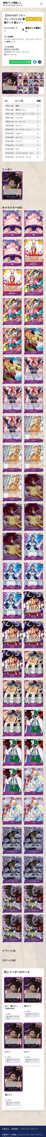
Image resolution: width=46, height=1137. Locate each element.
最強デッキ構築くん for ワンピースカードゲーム (23, 1134)
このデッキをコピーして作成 (20, 62)
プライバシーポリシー (29, 1129)
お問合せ (5, 1129)
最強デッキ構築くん (12, 3)
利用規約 (14, 1129)
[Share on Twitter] (35, 62)
